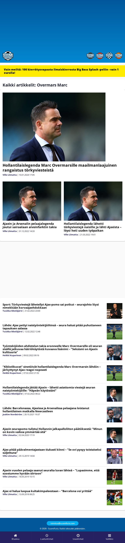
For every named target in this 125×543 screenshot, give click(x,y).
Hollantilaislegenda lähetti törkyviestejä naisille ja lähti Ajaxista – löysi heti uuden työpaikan (92, 227)
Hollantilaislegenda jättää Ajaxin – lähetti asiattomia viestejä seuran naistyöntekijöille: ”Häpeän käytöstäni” (49, 389)
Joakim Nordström (12, 414)
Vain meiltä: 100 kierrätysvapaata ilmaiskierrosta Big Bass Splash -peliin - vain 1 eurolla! (61, 71)
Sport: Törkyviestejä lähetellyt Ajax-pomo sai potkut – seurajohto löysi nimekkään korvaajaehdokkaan (51, 306)
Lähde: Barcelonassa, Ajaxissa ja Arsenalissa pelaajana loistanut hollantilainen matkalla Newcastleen (46, 409)
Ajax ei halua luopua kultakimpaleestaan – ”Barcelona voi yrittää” (47, 491)
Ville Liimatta (10, 174)
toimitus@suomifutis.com (63, 523)
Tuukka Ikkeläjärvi (12, 310)
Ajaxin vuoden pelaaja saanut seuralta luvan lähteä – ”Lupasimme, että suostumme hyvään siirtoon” (51, 471)
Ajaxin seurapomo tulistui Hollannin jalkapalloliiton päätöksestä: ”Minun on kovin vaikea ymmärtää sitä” (52, 430)
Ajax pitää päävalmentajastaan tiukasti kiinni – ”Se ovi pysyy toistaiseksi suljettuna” (52, 451)
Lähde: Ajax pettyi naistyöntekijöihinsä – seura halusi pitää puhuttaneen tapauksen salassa (52, 326)
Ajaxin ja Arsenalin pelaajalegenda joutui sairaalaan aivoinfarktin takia (30, 225)
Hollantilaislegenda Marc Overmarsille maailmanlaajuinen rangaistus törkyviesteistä (60, 167)
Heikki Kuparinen (12, 355)
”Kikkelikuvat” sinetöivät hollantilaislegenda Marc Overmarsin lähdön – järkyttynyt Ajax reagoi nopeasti (52, 368)
